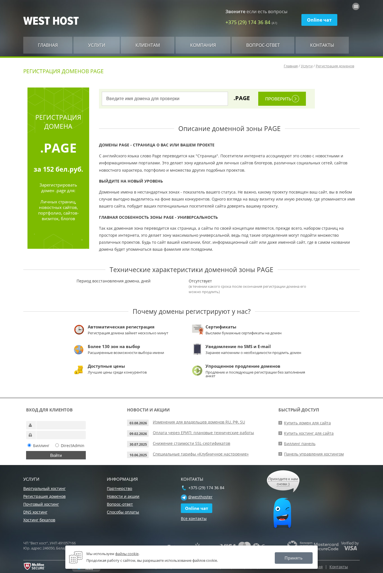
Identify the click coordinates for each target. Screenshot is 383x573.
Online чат (319, 20)
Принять (294, 558)
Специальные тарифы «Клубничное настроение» (201, 454)
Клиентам (147, 45)
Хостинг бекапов (39, 520)
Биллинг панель (299, 443)
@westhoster (200, 497)
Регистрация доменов (335, 65)
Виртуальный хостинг (44, 488)
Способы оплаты (123, 512)
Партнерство (119, 488)
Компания (203, 45)
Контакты (322, 45)
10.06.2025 (138, 455)
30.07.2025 (138, 444)
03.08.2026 (138, 423)
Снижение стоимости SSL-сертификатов (191, 443)
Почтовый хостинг (41, 504)
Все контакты (194, 518)
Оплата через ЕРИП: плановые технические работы (203, 432)
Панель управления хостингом (314, 454)
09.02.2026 (138, 433)
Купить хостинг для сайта (309, 433)
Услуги (96, 45)
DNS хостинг (35, 512)
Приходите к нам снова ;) (283, 481)
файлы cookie (127, 553)
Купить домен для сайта (307, 422)
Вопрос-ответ (263, 45)
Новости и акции (123, 496)
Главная (48, 45)
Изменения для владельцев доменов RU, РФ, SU (199, 422)
